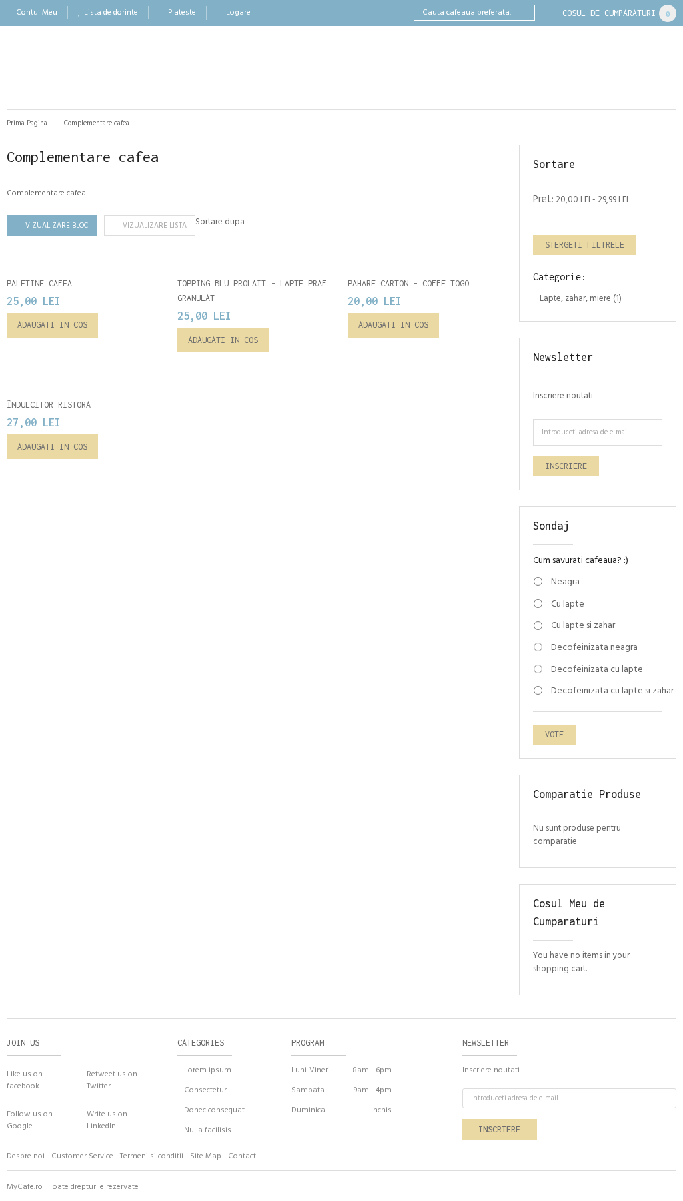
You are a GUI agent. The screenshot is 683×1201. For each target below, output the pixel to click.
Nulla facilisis (207, 1130)
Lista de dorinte (111, 12)
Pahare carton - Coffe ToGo (408, 283)
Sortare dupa (220, 222)
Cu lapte (567, 604)
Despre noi (26, 1156)
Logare (238, 12)
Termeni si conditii (151, 1156)
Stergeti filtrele (584, 245)
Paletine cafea (39, 283)
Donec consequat (214, 1110)
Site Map (205, 1156)
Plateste (182, 12)
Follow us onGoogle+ (30, 1120)
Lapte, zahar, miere (575, 299)
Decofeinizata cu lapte (597, 670)
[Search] (527, 13)
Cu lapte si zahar (583, 626)
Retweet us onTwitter (112, 1080)
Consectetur (205, 1090)
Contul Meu (36, 12)
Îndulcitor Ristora (49, 405)
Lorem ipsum (207, 1070)
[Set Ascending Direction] (258, 225)
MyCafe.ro (25, 1187)
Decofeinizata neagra (594, 648)
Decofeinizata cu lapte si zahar (597, 691)
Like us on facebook (25, 1080)
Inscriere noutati (563, 396)
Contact (242, 1156)
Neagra (565, 582)
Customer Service (82, 1156)
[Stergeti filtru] (655, 201)
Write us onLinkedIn (107, 1120)
